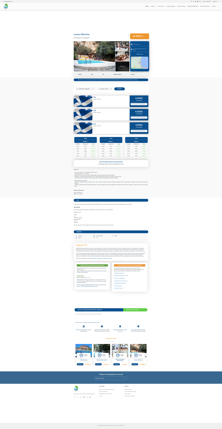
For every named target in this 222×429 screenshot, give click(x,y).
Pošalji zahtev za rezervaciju (138, 104)
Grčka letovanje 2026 (204, 6)
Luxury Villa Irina (138, 360)
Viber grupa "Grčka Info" (119, 273)
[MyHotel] (5, 6)
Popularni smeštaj (181, 6)
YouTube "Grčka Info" (118, 288)
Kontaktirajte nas (128, 389)
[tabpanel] (83, 350)
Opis (103, 74)
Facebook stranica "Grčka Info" (120, 281)
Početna (147, 6)
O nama (100, 396)
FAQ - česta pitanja (103, 391)
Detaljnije (80, 364)
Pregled (80, 74)
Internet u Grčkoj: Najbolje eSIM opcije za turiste (87, 286)
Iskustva (133, 74)
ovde (89, 277)
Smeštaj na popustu (171, 6)
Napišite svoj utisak (132, 309)
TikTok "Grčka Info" (118, 286)
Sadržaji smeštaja (117, 74)
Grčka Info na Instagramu (119, 278)
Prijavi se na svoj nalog (130, 396)
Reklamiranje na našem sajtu (105, 393)
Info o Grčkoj (160, 6)
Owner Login (127, 393)
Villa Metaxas (83, 360)
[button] (214, 6)
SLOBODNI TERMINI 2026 (192, 6)
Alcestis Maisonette (102, 360)
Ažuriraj (119, 88)
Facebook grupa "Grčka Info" (120, 283)
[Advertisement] (109, 300)
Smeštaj (153, 6)
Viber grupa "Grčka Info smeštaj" (121, 275)
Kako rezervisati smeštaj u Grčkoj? (106, 389)
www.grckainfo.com (136, 44)
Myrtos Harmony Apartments (120, 360)
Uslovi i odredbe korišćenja (130, 391)
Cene (92, 74)
